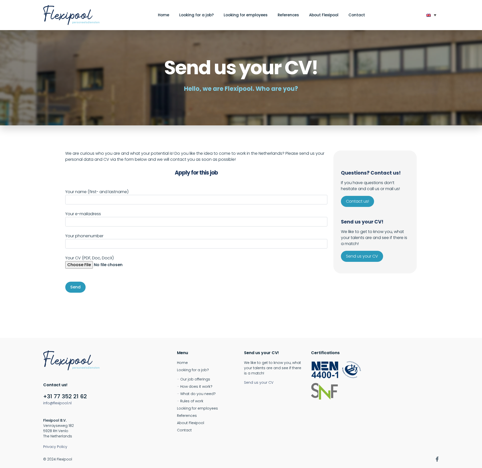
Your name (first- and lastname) (97, 192)
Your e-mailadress (83, 214)
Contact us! (357, 201)
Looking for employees (246, 15)
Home (163, 15)
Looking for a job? (196, 15)
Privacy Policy (55, 446)
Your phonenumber (84, 236)
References (288, 15)
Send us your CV (362, 256)
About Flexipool (323, 15)
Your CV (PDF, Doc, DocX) (89, 258)
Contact (356, 15)
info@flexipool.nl (57, 403)
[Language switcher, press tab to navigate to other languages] (431, 15)
